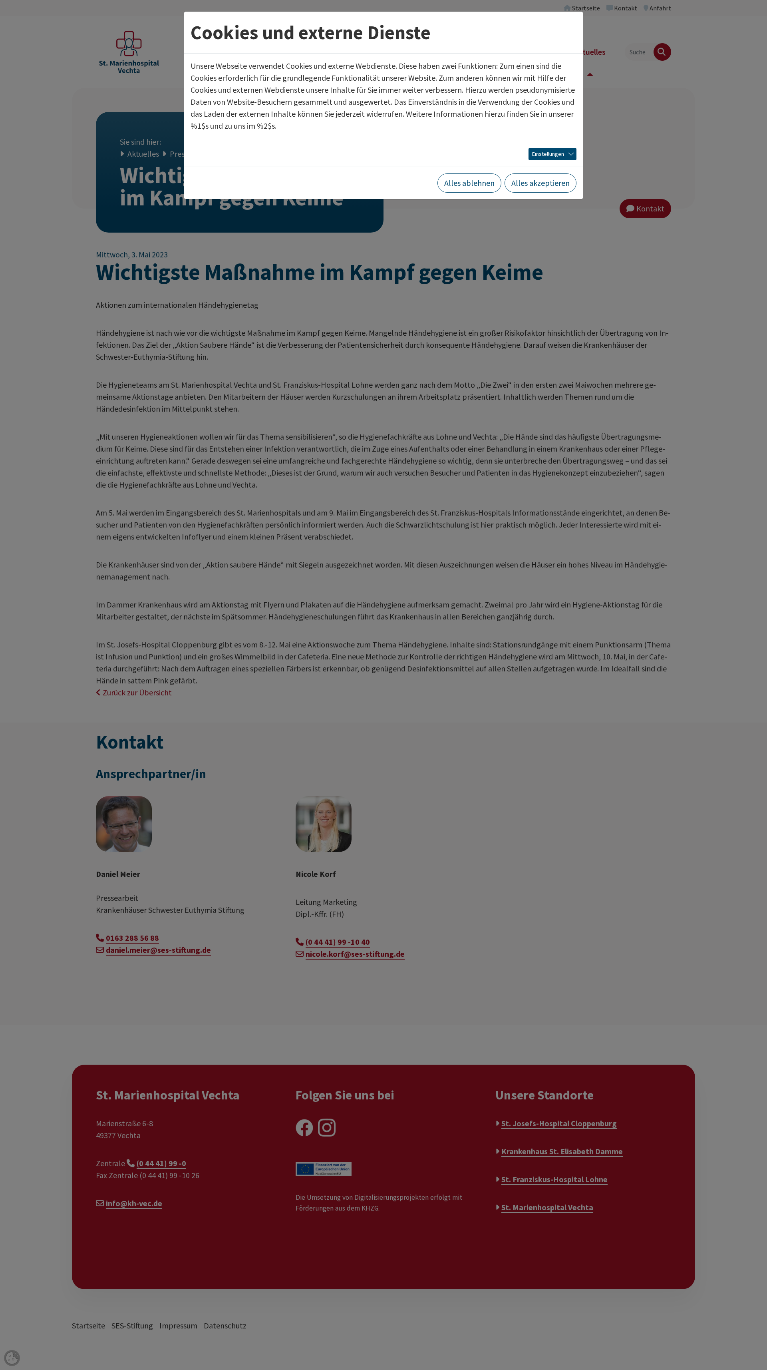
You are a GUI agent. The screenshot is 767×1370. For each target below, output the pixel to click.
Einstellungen (548, 153)
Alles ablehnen (469, 183)
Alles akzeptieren (540, 183)
